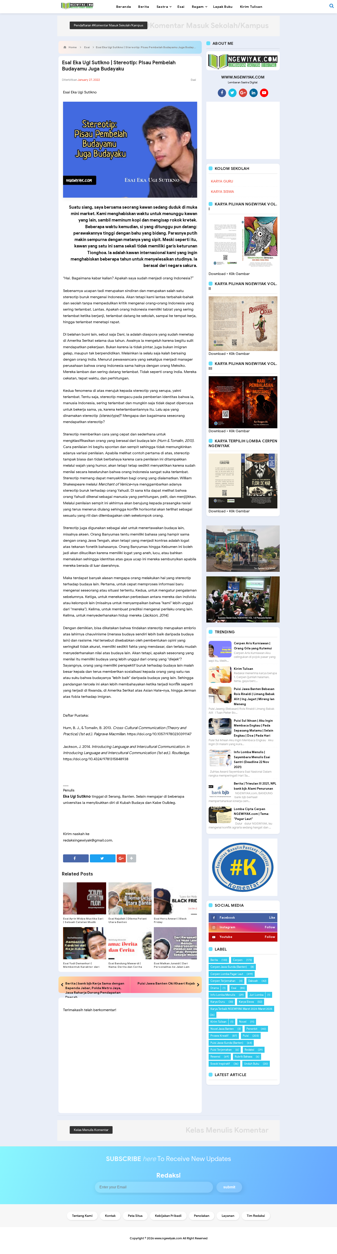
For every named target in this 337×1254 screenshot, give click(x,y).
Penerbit (251, 1028)
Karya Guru (217, 1001)
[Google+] (243, 93)
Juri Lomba (256, 994)
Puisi (246, 1035)
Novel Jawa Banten (222, 1028)
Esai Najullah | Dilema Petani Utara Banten (127, 920)
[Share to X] (103, 858)
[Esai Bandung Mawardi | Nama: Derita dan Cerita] (130, 943)
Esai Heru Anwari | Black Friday (170, 920)
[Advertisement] (243, 130)
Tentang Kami (82, 1216)
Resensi (215, 1056)
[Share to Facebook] (76, 858)
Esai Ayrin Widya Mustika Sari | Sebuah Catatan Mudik (83, 920)
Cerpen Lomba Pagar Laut (226, 974)
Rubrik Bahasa (243, 1056)
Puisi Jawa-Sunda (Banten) (226, 1042)
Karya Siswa (246, 1001)
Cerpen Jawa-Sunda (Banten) (228, 966)
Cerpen (238, 960)
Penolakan (201, 1216)
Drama (214, 988)
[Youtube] (264, 93)
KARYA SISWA (222, 191)
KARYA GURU (222, 181)
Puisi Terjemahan (221, 1049)
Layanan (228, 1216)
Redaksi (249, 1049)
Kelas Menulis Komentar (91, 1130)
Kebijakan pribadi (168, 1216)
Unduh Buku (251, 1063)
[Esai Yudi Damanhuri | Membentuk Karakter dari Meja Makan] (84, 943)
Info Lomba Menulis (222, 994)
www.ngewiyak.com (168, 1238)
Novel (242, 1021)
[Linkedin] (253, 93)
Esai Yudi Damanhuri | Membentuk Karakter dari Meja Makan (81, 967)
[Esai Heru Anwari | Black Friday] (175, 898)
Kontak (110, 1216)
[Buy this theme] (243, 867)
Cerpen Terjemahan (222, 980)
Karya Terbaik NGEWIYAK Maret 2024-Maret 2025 (241, 1008)
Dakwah (253, 980)
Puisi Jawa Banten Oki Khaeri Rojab (166, 983)
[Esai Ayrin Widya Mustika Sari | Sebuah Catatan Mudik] (84, 898)
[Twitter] (232, 93)
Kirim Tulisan (243, 669)
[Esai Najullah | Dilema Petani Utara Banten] (130, 898)
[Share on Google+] (121, 858)
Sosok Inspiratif (220, 1063)
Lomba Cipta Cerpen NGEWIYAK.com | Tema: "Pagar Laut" (251, 814)
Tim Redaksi (256, 1216)
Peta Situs (135, 1216)
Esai (193, 80)
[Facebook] (222, 93)
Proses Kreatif (219, 1035)
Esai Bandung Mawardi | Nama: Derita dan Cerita (125, 965)
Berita (214, 960)
